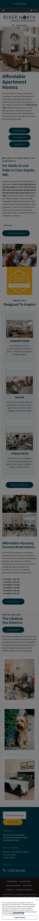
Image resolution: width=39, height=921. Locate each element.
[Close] (37, 900)
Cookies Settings (19, 917)
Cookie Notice (18, 914)
